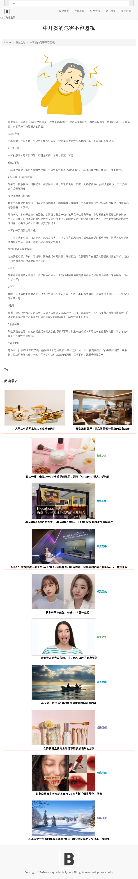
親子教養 (110, 10)
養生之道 (126, 10)
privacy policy (105, 872)
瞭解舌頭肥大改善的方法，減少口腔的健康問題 (69, 657)
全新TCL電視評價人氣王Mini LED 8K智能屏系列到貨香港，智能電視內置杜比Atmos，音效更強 (69, 567)
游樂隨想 (64, 10)
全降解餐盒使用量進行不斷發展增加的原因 (69, 748)
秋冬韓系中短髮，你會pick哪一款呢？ (69, 612)
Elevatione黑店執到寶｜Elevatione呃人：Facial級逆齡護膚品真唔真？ (69, 522)
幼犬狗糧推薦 (7, 17)
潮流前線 (80, 10)
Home (7, 42)
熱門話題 (95, 10)
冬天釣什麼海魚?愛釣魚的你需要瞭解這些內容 (69, 703)
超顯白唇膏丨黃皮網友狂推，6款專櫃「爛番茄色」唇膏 (69, 793)
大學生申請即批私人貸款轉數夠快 (35, 428)
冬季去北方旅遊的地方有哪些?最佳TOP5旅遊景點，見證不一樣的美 (69, 839)
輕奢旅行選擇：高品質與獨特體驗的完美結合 (103, 428)
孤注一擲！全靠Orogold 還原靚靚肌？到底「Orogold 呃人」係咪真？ (69, 476)
